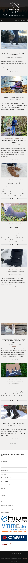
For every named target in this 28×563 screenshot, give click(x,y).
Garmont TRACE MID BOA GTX (14, 97)
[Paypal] (24, 20)
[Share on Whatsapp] (15, 71)
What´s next (4, 470)
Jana (9, 274)
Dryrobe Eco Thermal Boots (14, 272)
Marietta (11, 99)
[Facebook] (15, 20)
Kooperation (4, 481)
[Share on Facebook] (12, 71)
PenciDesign (24, 558)
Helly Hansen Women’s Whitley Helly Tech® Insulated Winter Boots (14, 341)
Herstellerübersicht (6, 477)
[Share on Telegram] (17, 71)
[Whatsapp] (7, 553)
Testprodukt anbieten (7, 485)
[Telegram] (14, 553)
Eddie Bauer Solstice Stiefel (14, 423)
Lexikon (3, 488)
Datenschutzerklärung (7, 505)
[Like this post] (10, 71)
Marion (10, 230)
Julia (9, 344)
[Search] (26, 20)
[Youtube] (23, 20)
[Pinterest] (21, 20)
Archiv (3, 495)
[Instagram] (16, 20)
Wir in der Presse (5, 492)
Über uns (3, 474)
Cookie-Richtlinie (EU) (7, 509)
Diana (10, 144)
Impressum (4, 502)
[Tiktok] (18, 20)
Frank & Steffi (10, 186)
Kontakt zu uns (5, 512)
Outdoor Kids (10, 57)
